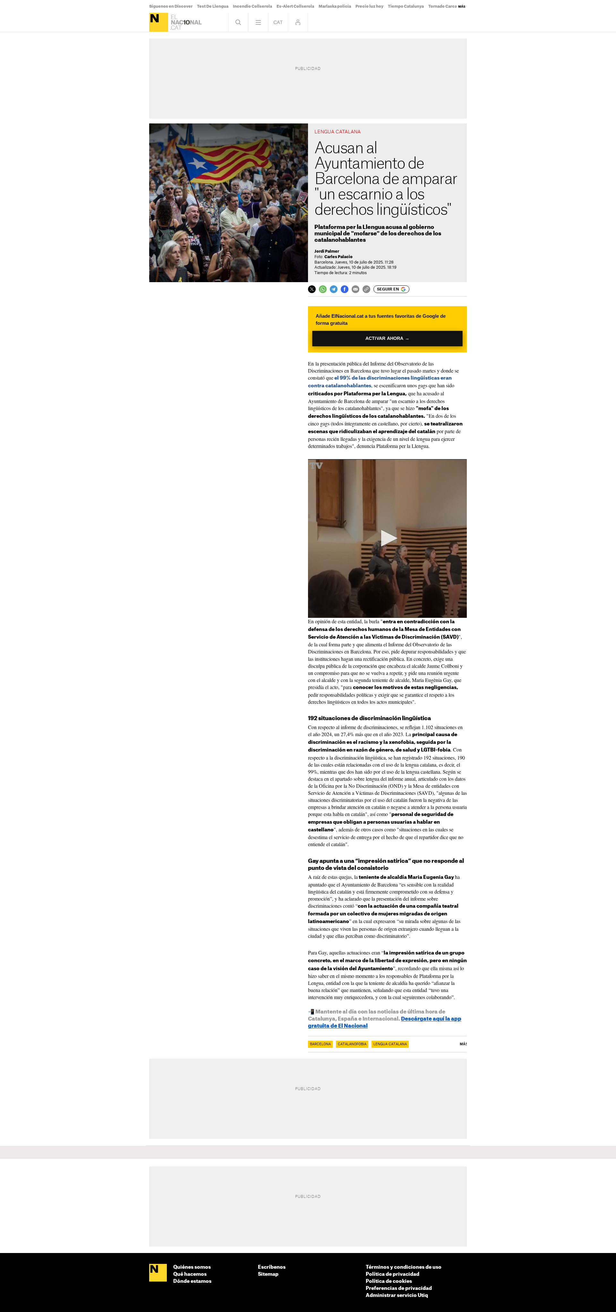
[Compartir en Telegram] (334, 289)
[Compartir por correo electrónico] (355, 289)
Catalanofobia (352, 1044)
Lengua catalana (390, 1044)
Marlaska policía (335, 6)
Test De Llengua (212, 6)
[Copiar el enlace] (366, 289)
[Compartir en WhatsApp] (323, 289)
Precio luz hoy (369, 6)
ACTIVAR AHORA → (387, 338)
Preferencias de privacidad (399, 1288)
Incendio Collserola (252, 6)
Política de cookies (389, 1281)
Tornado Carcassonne (450, 6)
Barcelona (320, 1044)
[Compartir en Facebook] (344, 289)
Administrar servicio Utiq (397, 1295)
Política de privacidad (392, 1274)
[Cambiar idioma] (278, 22)
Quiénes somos (192, 1267)
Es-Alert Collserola (295, 6)
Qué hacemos (190, 1274)
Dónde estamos (192, 1281)
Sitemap (268, 1274)
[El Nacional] (158, 22)
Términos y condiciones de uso (403, 1267)
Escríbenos (272, 1267)
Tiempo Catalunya (406, 6)
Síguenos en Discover (171, 6)
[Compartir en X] (312, 289)
